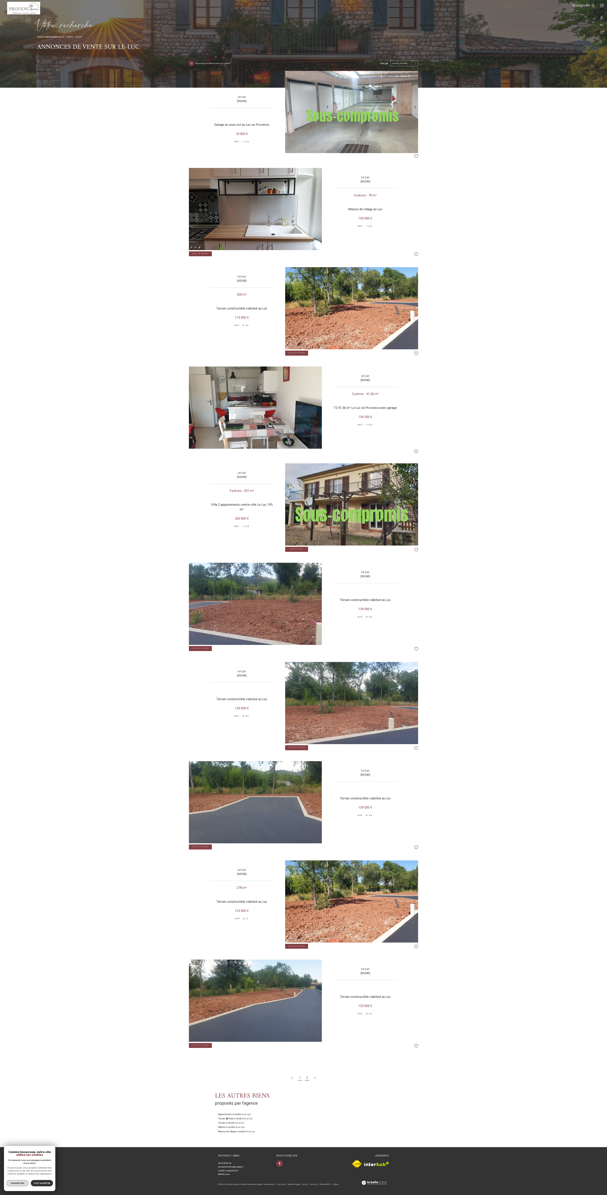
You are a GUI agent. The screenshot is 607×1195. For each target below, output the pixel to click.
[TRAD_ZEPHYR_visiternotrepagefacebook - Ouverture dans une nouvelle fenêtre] (279, 1163)
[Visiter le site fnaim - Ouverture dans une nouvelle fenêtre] (357, 1164)
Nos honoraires (269, 1184)
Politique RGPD (324, 1184)
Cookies (335, 1184)
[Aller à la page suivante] (314, 1078)
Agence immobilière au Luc (50, 37)
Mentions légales (294, 1184)
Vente (70, 37)
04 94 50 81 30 (224, 1163)
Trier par (384, 63)
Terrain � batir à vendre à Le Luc (235, 1118)
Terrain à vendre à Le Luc (231, 1122)
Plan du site (281, 1184)
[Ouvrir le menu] (602, 5)
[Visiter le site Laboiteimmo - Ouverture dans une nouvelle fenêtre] (374, 1183)
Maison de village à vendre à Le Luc (236, 1131)
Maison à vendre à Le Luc (231, 1127)
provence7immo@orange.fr (230, 1167)
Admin (305, 1184)
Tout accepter (42, 1183)
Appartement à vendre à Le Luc (234, 1114)
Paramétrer (17, 1183)
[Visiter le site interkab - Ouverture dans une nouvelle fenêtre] (376, 1164)
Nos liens (313, 1184)
